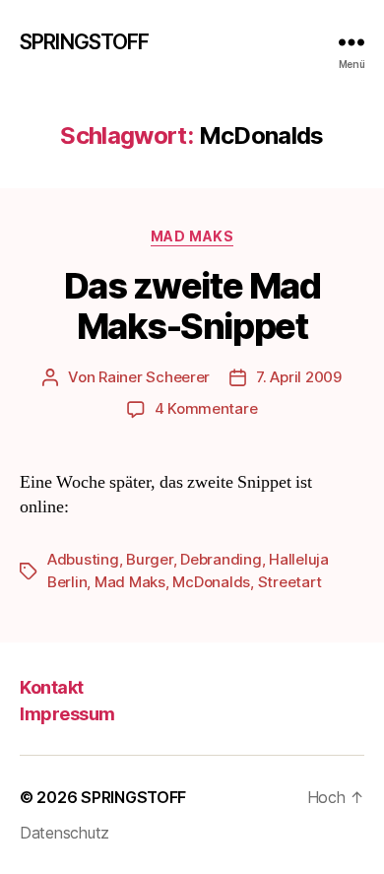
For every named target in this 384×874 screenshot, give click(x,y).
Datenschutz (64, 832)
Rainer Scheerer (154, 377)
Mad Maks (192, 236)
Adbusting (83, 559)
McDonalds (211, 581)
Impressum (67, 714)
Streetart (290, 581)
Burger (149, 559)
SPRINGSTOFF (84, 42)
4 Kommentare (206, 408)
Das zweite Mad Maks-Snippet (192, 306)
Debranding (220, 559)
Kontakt (52, 687)
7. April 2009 (299, 377)
